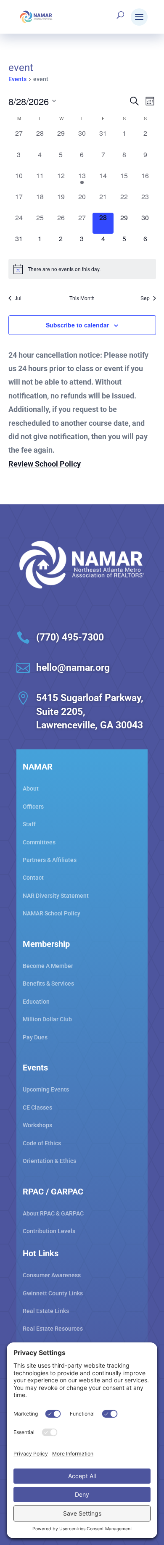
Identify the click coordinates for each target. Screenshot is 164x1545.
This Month (82, 298)
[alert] (82, 269)
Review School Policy (44, 463)
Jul (18, 298)
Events (17, 79)
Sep (145, 298)
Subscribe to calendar (77, 325)
